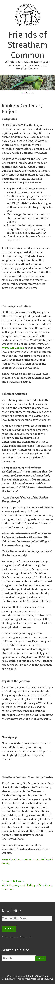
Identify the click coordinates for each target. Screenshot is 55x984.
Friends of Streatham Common (28, 45)
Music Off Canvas (13, 348)
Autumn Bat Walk (13, 881)
